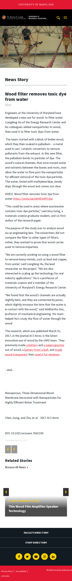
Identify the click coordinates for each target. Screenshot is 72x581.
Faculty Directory (36, 532)
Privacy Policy (7, 571)
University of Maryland (36, 4)
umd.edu (5, 576)
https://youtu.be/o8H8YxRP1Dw (33, 199)
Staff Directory (36, 542)
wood (8, 104)
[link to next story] (14, 449)
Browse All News (15, 467)
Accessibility (21, 571)
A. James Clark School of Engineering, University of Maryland (24, 12)
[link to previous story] (8, 449)
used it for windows (47, 354)
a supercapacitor (54, 345)
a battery (32, 345)
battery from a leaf (36, 350)
